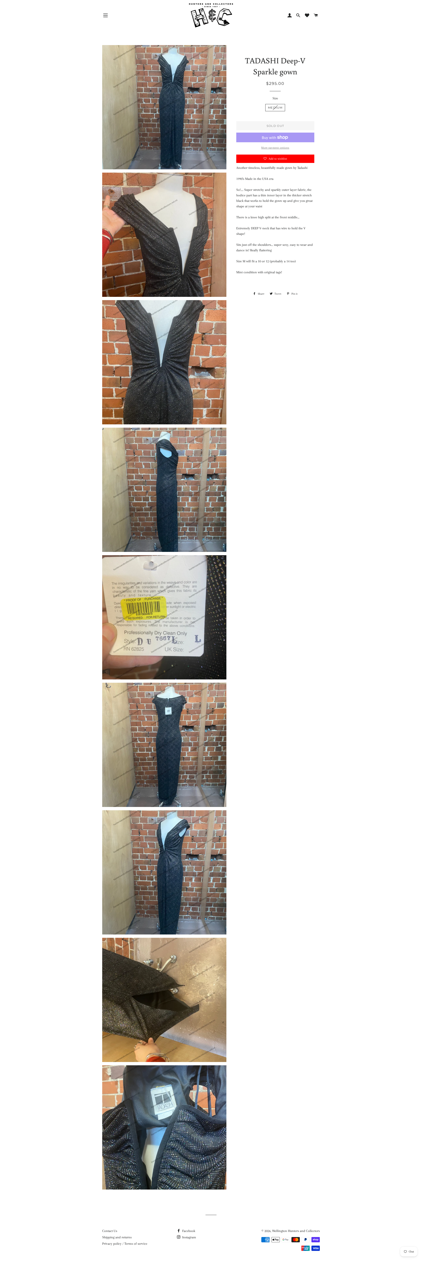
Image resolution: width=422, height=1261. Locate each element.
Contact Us (109, 1231)
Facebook (188, 1231)
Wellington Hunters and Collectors (296, 1231)
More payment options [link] (275, 147)
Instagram (188, 1237)
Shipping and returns (117, 1237)
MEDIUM (275, 107)
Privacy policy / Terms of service (124, 1244)
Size (275, 98)
